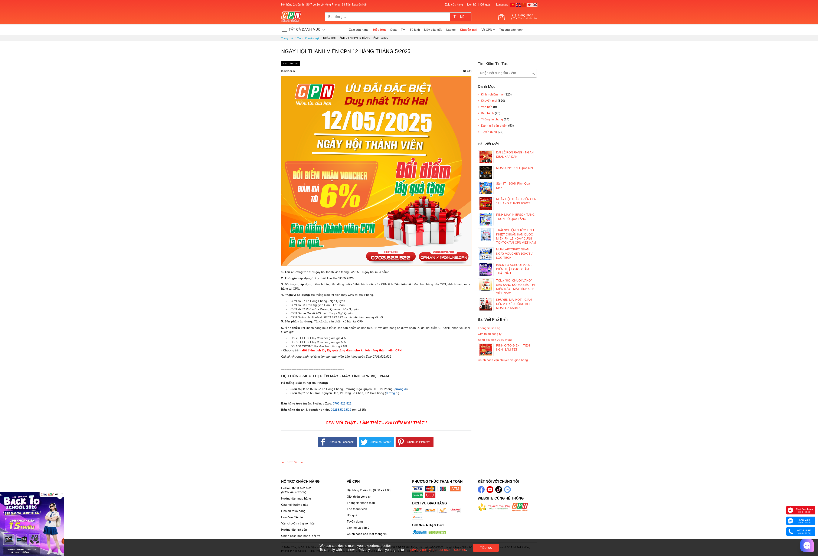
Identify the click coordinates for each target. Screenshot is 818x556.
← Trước (287, 462)
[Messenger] (790, 510)
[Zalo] (790, 520)
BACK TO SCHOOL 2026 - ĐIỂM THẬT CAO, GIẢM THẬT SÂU (514, 269)
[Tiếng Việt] (513, 4)
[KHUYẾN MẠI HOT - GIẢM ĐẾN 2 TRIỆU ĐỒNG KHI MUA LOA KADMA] (485, 304)
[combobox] (387, 16)
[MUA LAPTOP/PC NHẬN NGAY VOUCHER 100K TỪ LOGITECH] (485, 254)
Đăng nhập (525, 15)
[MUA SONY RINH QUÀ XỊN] (485, 172)
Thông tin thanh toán (361, 502)
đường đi (401, 389)
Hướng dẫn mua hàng (296, 498)
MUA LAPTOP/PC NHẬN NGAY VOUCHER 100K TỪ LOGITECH (514, 253)
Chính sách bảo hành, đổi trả (300, 535)
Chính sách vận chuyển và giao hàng (503, 360)
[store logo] (291, 17)
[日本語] (529, 4)
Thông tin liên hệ (489, 328)
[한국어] (535, 4)
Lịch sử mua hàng (293, 511)
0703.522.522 (342, 403)
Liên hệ (471, 4)
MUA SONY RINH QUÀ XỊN (514, 168)
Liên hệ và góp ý (358, 527)
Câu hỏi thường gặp (294, 504)
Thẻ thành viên (357, 509)
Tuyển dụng (489, 131)
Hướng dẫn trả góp (294, 529)
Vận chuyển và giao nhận (298, 523)
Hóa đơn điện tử (292, 517)
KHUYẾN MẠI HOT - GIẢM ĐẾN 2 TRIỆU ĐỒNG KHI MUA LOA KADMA (514, 304)
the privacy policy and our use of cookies (435, 550)
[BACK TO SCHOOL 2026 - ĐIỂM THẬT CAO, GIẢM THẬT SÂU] (485, 269)
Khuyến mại (290, 63)
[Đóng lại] (60, 496)
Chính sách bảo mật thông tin (367, 534)
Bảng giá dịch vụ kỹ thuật (495, 339)
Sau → (298, 462)
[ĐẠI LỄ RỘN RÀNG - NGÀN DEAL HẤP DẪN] (485, 157)
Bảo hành (487, 113)
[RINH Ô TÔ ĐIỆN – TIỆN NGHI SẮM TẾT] (485, 350)
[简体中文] (524, 4)
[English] (518, 4)
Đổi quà (485, 4)
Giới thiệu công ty (489, 333)
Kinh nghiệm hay (492, 94)
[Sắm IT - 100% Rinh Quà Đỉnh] (485, 188)
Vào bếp (486, 106)
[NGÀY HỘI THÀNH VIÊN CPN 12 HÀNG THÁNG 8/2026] (485, 203)
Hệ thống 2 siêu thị (359, 490)
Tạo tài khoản (527, 18)
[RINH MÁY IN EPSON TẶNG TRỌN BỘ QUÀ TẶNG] (485, 219)
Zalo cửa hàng (454, 4)
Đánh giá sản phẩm (494, 125)
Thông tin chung (492, 119)
